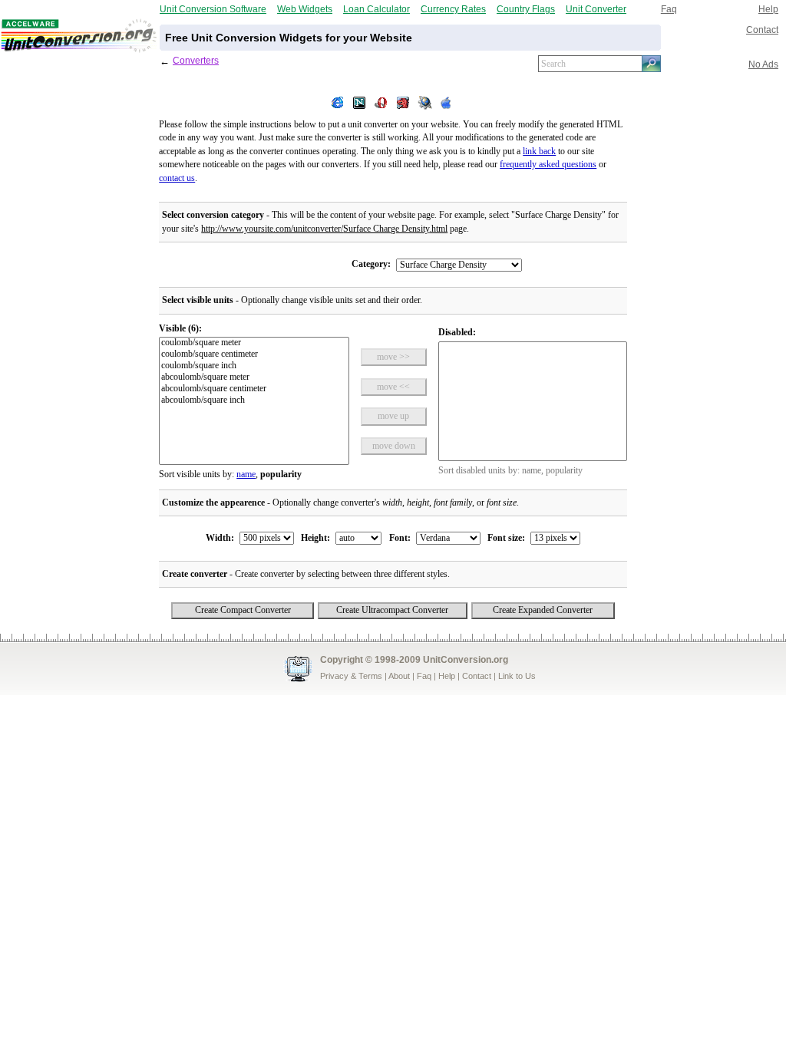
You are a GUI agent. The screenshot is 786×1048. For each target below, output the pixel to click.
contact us (177, 178)
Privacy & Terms (351, 676)
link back (539, 152)
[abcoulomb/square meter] (254, 378)
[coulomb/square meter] (254, 343)
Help (768, 9)
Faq (669, 9)
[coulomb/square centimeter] (254, 355)
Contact (762, 30)
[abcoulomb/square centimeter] (254, 389)
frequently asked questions (548, 165)
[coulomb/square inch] (254, 366)
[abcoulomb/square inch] (254, 401)
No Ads (763, 64)
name (246, 475)
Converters (196, 60)
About (399, 676)
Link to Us (517, 676)
